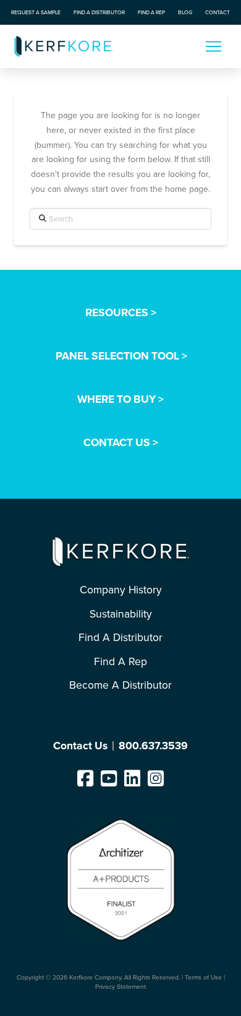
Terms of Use (203, 977)
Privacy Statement (120, 986)
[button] (214, 46)
